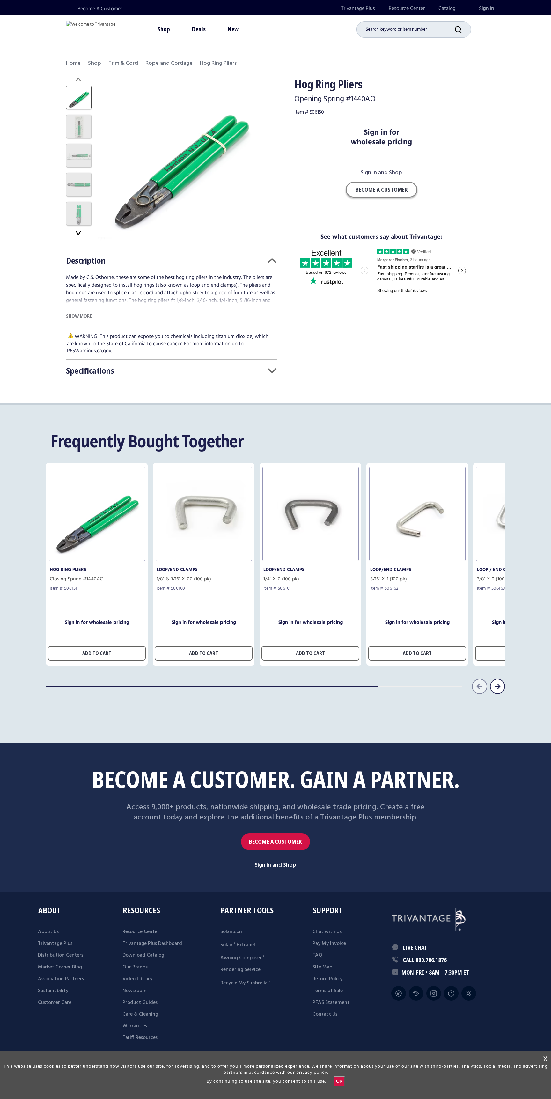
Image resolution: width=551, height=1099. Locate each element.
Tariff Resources (140, 1038)
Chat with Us (327, 932)
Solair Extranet (238, 945)
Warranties (134, 1026)
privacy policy (311, 1072)
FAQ (317, 955)
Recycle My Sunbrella (245, 983)
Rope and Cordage (169, 63)
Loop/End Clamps (177, 569)
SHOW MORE (79, 316)
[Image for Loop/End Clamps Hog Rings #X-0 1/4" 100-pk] (310, 559)
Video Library (137, 979)
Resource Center (407, 8)
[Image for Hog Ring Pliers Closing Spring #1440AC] (97, 559)
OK (339, 1081)
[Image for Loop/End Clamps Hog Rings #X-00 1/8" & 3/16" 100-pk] (204, 559)
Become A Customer (99, 8)
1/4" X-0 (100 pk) (281, 579)
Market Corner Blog (60, 967)
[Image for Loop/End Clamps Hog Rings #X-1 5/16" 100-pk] (417, 559)
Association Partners (61, 979)
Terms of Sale (327, 991)
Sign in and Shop (381, 173)
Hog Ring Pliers (68, 569)
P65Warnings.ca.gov (89, 351)
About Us (48, 932)
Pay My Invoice (329, 943)
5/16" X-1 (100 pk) (388, 579)
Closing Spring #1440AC (76, 579)
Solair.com (232, 932)
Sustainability (53, 991)
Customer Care (54, 1002)
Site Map (322, 967)
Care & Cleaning (140, 1014)
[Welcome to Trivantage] (90, 29)
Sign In (486, 8)
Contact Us (324, 1014)
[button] (463, 29)
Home (73, 63)
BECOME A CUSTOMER (275, 841)
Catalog (447, 8)
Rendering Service (240, 970)
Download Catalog (143, 955)
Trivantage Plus (358, 8)
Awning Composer (242, 958)
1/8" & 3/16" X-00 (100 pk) (184, 579)
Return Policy (327, 979)
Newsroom (134, 991)
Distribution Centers (60, 955)
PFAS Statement (330, 1002)
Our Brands (135, 967)
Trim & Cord (123, 63)
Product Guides (140, 1002)
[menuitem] (358, 8)
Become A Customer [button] (382, 189)
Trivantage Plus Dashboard (152, 943)
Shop (94, 63)
